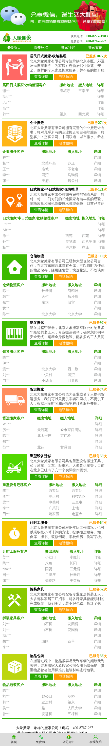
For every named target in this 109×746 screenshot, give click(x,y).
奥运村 (54, 496)
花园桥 (73, 624)
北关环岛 (49, 163)
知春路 (50, 581)
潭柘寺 (65, 91)
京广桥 (65, 436)
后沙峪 (73, 297)
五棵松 (73, 714)
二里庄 (50, 575)
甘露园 (65, 447)
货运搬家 (37, 389)
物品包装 (37, 656)
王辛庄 (83, 91)
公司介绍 (68, 742)
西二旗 (73, 369)
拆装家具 (37, 589)
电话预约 (66, 77)
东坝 (45, 302)
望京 (63, 114)
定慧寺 (77, 514)
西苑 (68, 236)
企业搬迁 (37, 123)
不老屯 (73, 169)
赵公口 (47, 696)
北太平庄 (44, 436)
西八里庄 (89, 242)
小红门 (50, 557)
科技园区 (79, 496)
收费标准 (41, 47)
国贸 (45, 175)
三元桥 (75, 569)
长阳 (73, 563)
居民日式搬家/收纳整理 (48, 56)
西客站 (54, 491)
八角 (48, 563)
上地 (75, 508)
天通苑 (42, 430)
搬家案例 (95, 47)
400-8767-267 (96, 41)
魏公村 (73, 181)
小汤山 (47, 381)
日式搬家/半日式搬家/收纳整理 (54, 189)
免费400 (41, 742)
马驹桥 (73, 175)
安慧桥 (47, 714)
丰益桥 (75, 581)
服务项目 (14, 47)
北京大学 (49, 314)
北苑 (40, 447)
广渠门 (54, 508)
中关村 (47, 375)
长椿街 (47, 291)
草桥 (71, 696)
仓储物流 (37, 256)
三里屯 (77, 502)
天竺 (45, 297)
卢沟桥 (70, 247)
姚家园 (54, 514)
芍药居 (73, 291)
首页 (14, 742)
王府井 (47, 181)
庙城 (45, 169)
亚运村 (47, 702)
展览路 (70, 242)
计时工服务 (39, 523)
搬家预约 (68, 47)
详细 (100, 91)
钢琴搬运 (37, 323)
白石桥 (47, 624)
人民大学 (75, 708)
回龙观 (83, 114)
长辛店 (75, 575)
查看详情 (41, 77)
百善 (71, 641)
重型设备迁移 (40, 456)
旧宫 (71, 302)
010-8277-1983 (97, 36)
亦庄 (71, 163)
